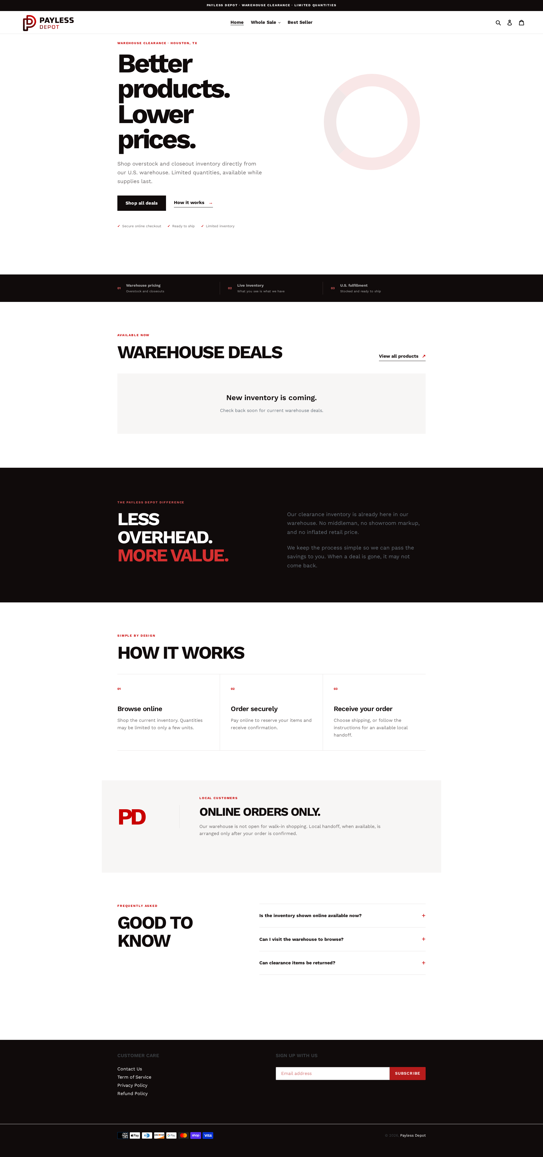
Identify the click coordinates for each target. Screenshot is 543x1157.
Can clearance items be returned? (342, 963)
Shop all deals (142, 203)
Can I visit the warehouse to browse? (342, 939)
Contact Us (129, 1069)
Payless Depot (413, 1135)
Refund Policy (132, 1093)
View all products (402, 356)
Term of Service (134, 1077)
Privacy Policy (132, 1085)
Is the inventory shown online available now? (342, 915)
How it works (193, 202)
